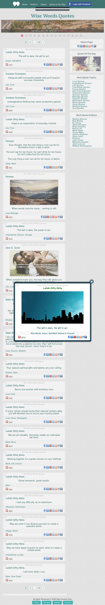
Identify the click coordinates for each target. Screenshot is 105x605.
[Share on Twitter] (72, 337)
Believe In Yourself (66, 333)
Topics (43, 4)
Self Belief (53, 333)
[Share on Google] (75, 337)
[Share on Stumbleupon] (80, 337)
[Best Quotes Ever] (16, 4)
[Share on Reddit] (83, 337)
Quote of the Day (57, 4)
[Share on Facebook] (69, 337)
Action (44, 333)
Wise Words (36, 333)
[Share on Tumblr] (85, 337)
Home (24, 4)
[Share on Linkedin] (77, 337)
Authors (34, 4)
